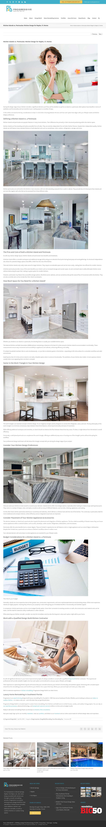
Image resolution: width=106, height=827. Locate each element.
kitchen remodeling (27, 690)
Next (100, 34)
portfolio (41, 713)
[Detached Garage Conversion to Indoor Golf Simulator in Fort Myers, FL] (83, 789)
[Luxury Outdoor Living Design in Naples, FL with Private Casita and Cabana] (88, 789)
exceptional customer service (41, 706)
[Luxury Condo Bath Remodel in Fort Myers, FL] (93, 788)
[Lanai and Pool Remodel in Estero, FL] (88, 794)
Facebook (57, 713)
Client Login (49, 823)
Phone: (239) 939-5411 (8, 823)
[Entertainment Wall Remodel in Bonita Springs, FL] (93, 794)
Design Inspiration (35, 719)
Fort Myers (34, 795)
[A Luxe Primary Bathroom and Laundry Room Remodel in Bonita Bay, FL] (83, 794)
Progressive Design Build (10, 719)
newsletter (30, 713)
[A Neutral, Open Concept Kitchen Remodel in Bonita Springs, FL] (98, 794)
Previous (94, 34)
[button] (98, 18)
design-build (71, 679)
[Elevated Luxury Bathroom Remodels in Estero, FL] (98, 789)
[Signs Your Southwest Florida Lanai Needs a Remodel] (53, 743)
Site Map (55, 823)
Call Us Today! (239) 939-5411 (71, 2)
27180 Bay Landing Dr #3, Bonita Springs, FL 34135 (26, 823)
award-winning (17, 698)
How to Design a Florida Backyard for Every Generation (65, 789)
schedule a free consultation (42, 710)
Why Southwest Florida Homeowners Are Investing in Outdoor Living (64, 796)
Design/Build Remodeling (46, 719)
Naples (33, 791)
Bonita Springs (35, 788)
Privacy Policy (42, 823)
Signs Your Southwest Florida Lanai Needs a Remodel (51, 768)
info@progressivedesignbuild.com (91, 2)
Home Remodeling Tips (57, 719)
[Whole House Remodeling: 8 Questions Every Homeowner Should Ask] (87, 743)
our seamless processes (10, 706)
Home (71, 25)
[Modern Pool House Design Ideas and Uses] (19, 743)
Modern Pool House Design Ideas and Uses (14, 768)
